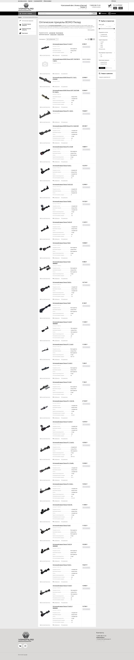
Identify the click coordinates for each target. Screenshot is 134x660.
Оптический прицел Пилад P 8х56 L (62, 282)
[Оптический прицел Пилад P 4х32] (45, 268)
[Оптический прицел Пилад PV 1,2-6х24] (45, 350)
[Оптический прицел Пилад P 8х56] (45, 248)
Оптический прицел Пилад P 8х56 (61, 243)
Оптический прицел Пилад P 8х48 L (62, 201)
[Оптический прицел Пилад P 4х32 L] (45, 571)
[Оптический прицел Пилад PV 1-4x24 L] (45, 114)
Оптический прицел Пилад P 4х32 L (62, 565)
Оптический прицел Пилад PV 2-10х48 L (63, 463)
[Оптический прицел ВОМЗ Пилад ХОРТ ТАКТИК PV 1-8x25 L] (45, 64)
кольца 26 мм (104, 62)
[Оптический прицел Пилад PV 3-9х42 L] (45, 490)
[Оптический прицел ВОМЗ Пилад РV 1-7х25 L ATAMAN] (45, 80)
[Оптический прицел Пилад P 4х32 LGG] (45, 189)
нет (101, 56)
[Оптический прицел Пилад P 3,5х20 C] (45, 369)
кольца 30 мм (104, 64)
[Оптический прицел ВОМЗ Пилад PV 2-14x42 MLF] (45, 132)
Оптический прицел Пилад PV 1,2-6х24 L (63, 442)
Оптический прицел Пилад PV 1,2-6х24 (63, 344)
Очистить (109, 67)
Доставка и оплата (22, 1)
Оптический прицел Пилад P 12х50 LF (63, 421)
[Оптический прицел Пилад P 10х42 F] (45, 592)
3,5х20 (102, 42)
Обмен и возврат (47, 1)
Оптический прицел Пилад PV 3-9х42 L (63, 484)
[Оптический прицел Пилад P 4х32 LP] (45, 228)
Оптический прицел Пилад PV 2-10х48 (63, 146)
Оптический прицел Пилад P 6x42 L (62, 165)
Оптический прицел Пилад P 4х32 (61, 261)
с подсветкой (104, 34)
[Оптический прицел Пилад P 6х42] (45, 531)
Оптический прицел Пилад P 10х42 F (62, 585)
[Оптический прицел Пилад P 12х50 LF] (45, 428)
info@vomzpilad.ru (100, 637)
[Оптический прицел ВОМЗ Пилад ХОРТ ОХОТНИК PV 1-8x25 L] (45, 97)
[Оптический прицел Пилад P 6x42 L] (45, 171)
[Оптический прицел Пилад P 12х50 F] (45, 329)
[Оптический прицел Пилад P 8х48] (45, 309)
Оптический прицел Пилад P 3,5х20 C (62, 363)
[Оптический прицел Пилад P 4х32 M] (45, 550)
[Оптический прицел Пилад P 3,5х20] (45, 387)
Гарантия (30, 1)
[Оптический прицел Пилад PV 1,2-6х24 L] (45, 449)
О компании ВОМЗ (38, 1)
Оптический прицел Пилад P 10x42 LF (63, 606)
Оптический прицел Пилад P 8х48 (61, 303)
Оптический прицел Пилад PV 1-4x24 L (63, 111)
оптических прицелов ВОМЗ (55, 25)
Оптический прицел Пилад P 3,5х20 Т (62, 44)
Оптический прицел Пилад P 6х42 (61, 525)
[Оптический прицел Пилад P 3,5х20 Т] (45, 48)
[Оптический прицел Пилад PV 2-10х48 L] (45, 469)
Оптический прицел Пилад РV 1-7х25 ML (63, 401)
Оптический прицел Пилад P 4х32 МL (62, 504)
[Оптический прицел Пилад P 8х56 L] (45, 288)
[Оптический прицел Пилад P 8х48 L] (45, 207)
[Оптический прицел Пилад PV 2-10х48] (45, 152)
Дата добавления (51, 39)
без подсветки (104, 36)
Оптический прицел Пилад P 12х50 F (62, 322)
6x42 (102, 45)
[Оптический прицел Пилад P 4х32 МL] (45, 511)
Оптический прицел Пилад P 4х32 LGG (63, 184)
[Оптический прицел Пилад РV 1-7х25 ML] (45, 407)
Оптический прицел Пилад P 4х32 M (62, 544)
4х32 (102, 43)
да (101, 54)
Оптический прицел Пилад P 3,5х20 (62, 382)
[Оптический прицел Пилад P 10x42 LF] (45, 613)
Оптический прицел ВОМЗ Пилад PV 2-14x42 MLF (66, 126)
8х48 (102, 47)
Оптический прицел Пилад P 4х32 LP (62, 222)
